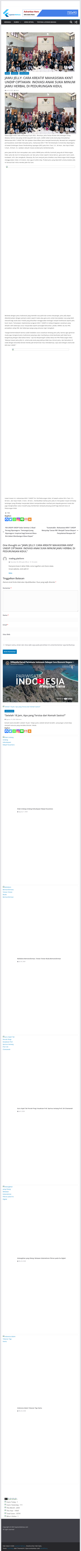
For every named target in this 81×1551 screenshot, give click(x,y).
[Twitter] (10, 519)
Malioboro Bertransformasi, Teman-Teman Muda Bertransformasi (39, 959)
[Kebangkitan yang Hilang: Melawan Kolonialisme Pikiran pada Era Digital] (9, 1259)
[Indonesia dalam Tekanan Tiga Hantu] (9, 1409)
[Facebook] (6, 519)
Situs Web (6, 634)
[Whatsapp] (14, 519)
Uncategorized (24, 73)
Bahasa (7, 73)
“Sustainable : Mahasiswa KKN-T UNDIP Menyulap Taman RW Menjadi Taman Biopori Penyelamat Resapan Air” (59, 530)
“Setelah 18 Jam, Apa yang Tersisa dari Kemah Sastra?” (35, 715)
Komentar (7, 588)
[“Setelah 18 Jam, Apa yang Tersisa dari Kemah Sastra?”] (40, 706)
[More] (30, 519)
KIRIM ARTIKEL (29, 22)
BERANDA (7, 22)
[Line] (22, 519)
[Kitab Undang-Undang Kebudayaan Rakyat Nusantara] (9, 810)
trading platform (16, 558)
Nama (6, 615)
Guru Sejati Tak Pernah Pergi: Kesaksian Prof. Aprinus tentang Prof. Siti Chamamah (45, 1108)
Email (5, 625)
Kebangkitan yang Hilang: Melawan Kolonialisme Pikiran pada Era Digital (41, 1258)
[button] (20, 22)
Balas (10, 573)
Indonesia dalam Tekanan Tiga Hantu (29, 1408)
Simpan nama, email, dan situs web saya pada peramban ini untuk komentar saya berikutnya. (40, 645)
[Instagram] (18, 519)
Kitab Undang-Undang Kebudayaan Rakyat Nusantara (35, 809)
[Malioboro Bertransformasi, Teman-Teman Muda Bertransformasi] (9, 960)
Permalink (34, 562)
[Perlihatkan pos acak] (75, 22)
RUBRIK (16, 22)
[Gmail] (26, 519)
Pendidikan (15, 73)
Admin (17, 90)
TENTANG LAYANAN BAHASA (46, 22)
